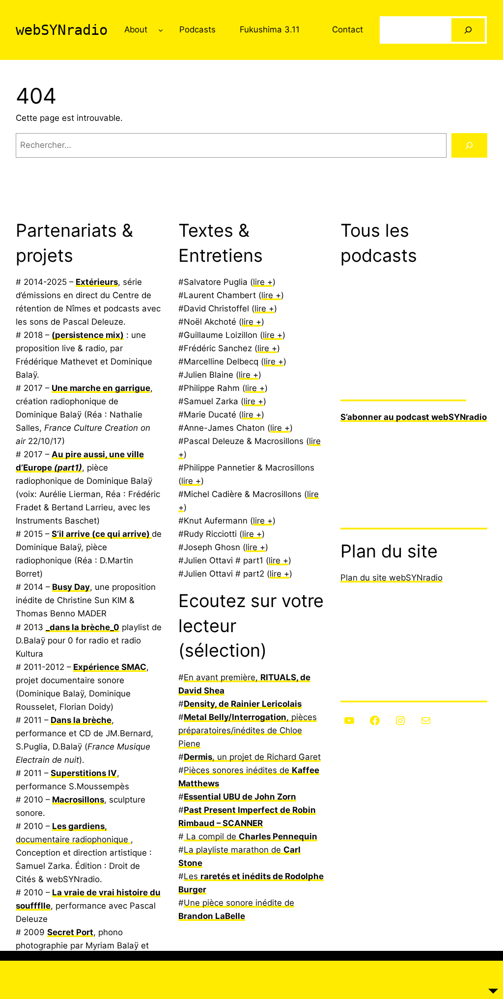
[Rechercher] (468, 30)
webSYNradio (62, 30)
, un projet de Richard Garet (252, 757)
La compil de (250, 836)
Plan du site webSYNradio (391, 578)
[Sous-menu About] (160, 30)
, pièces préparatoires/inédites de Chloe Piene (247, 730)
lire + (263, 282)
